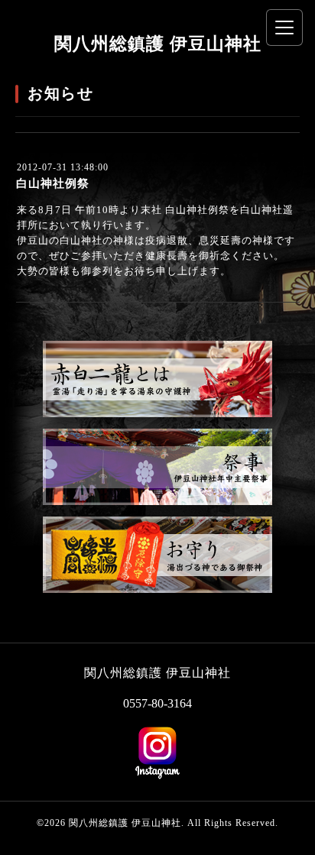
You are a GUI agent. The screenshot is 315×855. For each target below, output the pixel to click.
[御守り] (157, 589)
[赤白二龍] (157, 413)
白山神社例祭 (52, 183)
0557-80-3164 (157, 703)
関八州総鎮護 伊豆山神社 (157, 43)
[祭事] (157, 501)
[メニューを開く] (284, 27)
